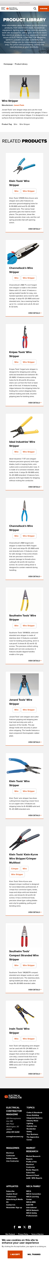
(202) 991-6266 (12, 1132)
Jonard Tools (19, 105)
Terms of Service (37, 1234)
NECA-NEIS (31, 1202)
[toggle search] (35, 8)
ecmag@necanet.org (14, 1136)
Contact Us (10, 1205)
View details (34, 229)
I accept (15, 1254)
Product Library (21, 64)
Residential (31, 1129)
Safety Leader (12, 1158)
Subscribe (43, 8)
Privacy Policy (23, 1234)
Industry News (32, 1121)
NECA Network (32, 1210)
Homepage (8, 64)
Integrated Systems (35, 1118)
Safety (29, 1131)
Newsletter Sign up (14, 1207)
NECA (28, 1191)
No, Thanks (34, 1254)
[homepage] (12, 8)
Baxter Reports (32, 1170)
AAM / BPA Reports (34, 1178)
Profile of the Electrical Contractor (31, 1164)
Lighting (30, 1123)
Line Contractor (12, 1161)
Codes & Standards (34, 1112)
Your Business (32, 1134)
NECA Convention (33, 1194)
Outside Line (32, 1126)
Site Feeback (10, 1234)
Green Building (33, 1115)
